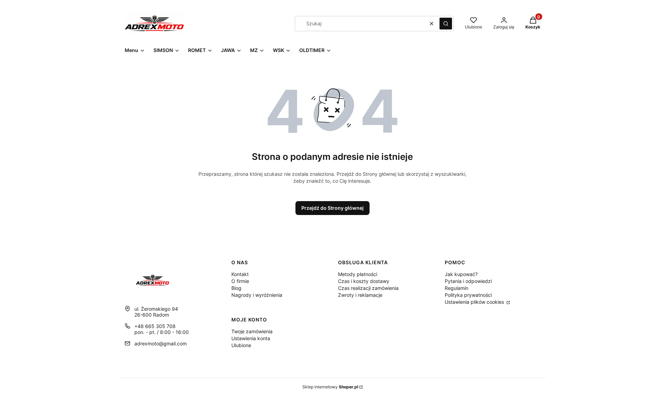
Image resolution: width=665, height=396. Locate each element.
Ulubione (241, 345)
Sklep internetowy (330, 386)
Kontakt (240, 274)
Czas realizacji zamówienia (368, 288)
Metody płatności (357, 274)
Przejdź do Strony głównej (332, 208)
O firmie (240, 281)
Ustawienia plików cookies (475, 302)
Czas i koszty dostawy (363, 281)
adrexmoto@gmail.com (160, 343)
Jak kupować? (461, 274)
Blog (236, 288)
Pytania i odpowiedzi (468, 281)
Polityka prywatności (468, 295)
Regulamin (456, 288)
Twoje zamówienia (252, 331)
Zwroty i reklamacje (360, 295)
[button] (446, 23)
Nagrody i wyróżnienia (256, 295)
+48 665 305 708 (155, 326)
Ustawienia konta (250, 338)
